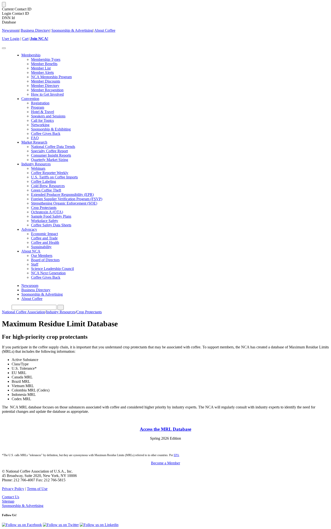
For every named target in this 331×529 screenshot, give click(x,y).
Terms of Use (37, 489)
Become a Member (165, 463)
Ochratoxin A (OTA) (47, 212)
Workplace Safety (44, 221)
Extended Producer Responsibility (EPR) (62, 194)
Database (9, 22)
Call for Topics (42, 120)
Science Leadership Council (52, 269)
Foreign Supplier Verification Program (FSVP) (66, 199)
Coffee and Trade (44, 238)
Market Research (34, 142)
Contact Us (10, 497)
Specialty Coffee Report (49, 151)
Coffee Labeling (43, 181)
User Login (10, 39)
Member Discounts (45, 81)
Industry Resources (36, 164)
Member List (41, 68)
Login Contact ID (15, 13)
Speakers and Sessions (48, 116)
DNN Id (8, 18)
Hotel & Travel (42, 112)
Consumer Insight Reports (51, 155)
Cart (25, 39)
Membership (30, 55)
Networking (40, 125)
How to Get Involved (47, 94)
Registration (40, 103)
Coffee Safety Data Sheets (51, 225)
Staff (34, 264)
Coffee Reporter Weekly (49, 173)
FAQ (35, 138)
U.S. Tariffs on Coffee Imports (54, 177)
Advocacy (29, 229)
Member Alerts (42, 72)
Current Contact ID (17, 9)
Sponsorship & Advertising (72, 30)
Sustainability (41, 247)
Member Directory (45, 86)
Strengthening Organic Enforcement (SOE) (64, 203)
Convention (30, 99)
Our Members (41, 255)
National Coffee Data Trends (53, 147)
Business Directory (35, 30)
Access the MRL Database (165, 429)
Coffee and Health (45, 242)
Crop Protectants (43, 208)
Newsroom (10, 30)
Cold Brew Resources (48, 186)
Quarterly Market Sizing (49, 160)
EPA (176, 455)
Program (37, 107)
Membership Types (45, 59)
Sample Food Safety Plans (51, 216)
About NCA (30, 251)
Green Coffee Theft (46, 190)
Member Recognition (47, 90)
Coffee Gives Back (45, 133)
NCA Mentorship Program (51, 77)
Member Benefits (44, 64)
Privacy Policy (13, 489)
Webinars (38, 168)
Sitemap (8, 501)
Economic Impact (44, 234)
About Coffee (104, 30)
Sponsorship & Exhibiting (51, 129)
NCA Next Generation (48, 273)
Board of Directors (45, 260)
